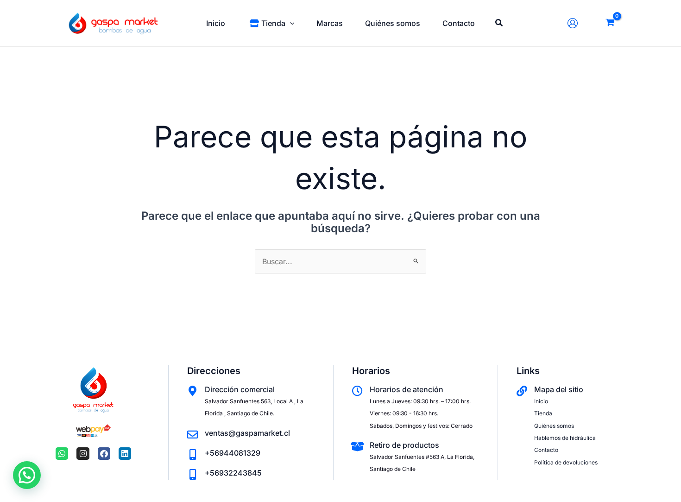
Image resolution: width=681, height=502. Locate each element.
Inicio (541, 401)
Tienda (543, 413)
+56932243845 (233, 472)
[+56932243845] (192, 474)
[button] (290, 23)
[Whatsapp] (62, 453)
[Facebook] (104, 453)
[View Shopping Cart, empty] (609, 23)
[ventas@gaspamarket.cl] (192, 434)
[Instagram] (82, 453)
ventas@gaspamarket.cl (247, 433)
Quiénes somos (554, 425)
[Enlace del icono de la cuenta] (575, 23)
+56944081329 (232, 453)
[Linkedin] (125, 453)
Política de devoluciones (566, 462)
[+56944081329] (192, 454)
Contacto (546, 449)
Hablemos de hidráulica (565, 437)
